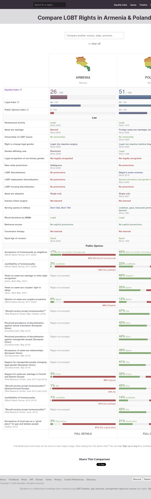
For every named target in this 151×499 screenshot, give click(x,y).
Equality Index (120, 5)
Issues (133, 5)
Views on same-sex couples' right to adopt (23, 289)
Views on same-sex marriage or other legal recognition (26, 277)
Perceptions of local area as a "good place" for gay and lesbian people (23, 422)
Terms (49, 479)
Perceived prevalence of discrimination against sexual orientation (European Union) (24, 325)
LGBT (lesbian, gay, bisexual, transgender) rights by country (105, 488)
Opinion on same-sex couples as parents (25, 299)
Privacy (58, 479)
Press (24, 479)
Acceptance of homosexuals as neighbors (26, 252)
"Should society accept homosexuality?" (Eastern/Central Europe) (25, 387)
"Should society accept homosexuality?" (25, 310)
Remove (83, 82)
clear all (96, 43)
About (3, 479)
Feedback (14, 479)
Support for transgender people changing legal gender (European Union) (26, 363)
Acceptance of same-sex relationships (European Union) (24, 351)
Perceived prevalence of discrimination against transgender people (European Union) (24, 339)
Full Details (83, 433)
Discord (137, 479)
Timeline (143, 5)
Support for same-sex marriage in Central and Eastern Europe (25, 375)
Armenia (83, 77)
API (31, 479)
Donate (39, 479)
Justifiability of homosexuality (20, 263)
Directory (91, 479)
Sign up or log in (131, 445)
